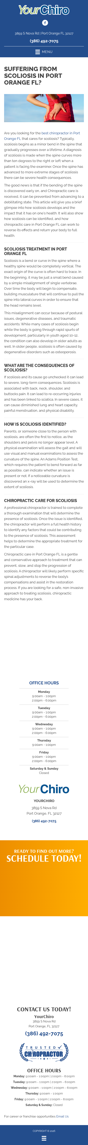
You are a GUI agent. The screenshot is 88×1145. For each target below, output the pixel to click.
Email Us (62, 1116)
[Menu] (44, 1138)
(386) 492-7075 (44, 40)
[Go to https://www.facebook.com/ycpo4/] (45, 23)
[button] (44, 887)
